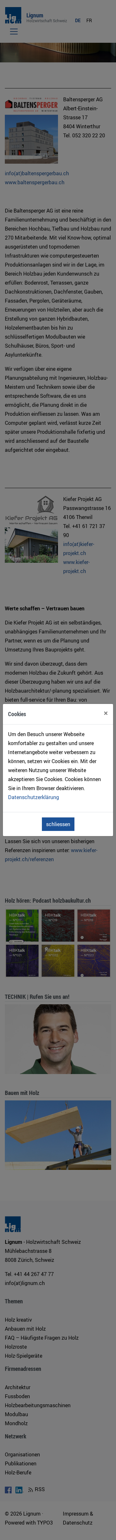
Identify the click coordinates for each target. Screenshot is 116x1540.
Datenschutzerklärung (33, 797)
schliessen (58, 824)
